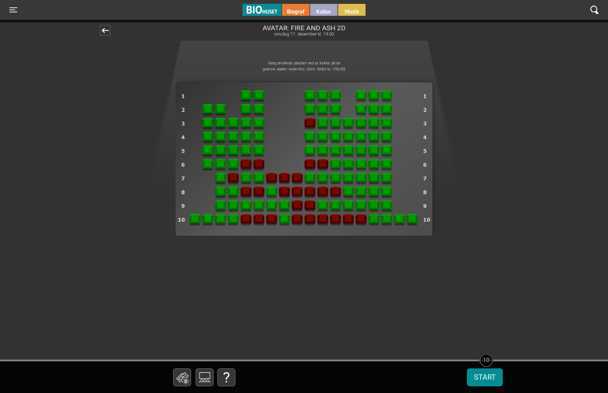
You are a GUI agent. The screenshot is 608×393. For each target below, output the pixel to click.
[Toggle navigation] (594, 10)
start (485, 377)
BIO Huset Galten (272, 10)
